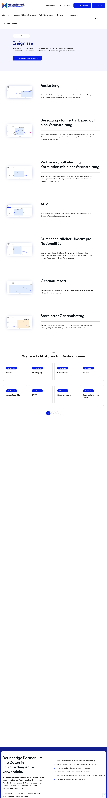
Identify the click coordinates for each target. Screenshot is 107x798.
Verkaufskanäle (13, 395)
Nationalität (62, 372)
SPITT (34, 395)
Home (16, 36)
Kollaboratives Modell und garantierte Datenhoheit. (74, 772)
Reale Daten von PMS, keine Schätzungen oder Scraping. (76, 760)
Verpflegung (37, 372)
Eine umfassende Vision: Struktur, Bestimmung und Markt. (76, 764)
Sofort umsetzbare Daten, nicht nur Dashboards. (73, 768)
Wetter (9, 372)
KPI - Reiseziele (11, 368)
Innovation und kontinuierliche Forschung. (71, 779)
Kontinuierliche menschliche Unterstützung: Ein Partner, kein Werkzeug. (81, 775)
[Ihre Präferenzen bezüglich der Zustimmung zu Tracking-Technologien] (104, 795)
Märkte (86, 372)
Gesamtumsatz (64, 395)
